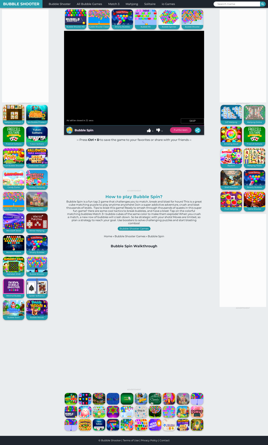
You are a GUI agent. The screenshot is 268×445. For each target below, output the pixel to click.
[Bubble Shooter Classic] (13, 206)
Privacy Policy (149, 440)
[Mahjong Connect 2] (13, 120)
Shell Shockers (231, 187)
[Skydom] (231, 163)
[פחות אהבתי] (158, 130)
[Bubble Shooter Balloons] (37, 271)
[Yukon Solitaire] (37, 141)
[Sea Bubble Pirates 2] (37, 120)
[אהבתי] (149, 130)
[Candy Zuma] (13, 185)
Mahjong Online (254, 122)
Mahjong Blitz (37, 209)
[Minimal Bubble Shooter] (13, 293)
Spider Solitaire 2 (37, 296)
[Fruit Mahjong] (231, 206)
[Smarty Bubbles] (37, 250)
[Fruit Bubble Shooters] (13, 163)
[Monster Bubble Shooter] (13, 250)
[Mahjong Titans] (254, 163)
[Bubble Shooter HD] (76, 24)
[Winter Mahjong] (37, 228)
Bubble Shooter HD (76, 27)
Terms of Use (131, 440)
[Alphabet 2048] (13, 271)
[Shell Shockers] (231, 185)
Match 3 (113, 4)
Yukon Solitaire (37, 144)
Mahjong (132, 4)
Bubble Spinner (169, 27)
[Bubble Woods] (37, 315)
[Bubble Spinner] (169, 24)
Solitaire (150, 4)
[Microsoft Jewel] (13, 228)
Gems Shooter (254, 209)
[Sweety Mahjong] (37, 185)
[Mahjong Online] (254, 120)
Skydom (231, 165)
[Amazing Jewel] (231, 141)
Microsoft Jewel (13, 230)
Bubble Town (13, 317)
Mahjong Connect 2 (13, 122)
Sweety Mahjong (37, 187)
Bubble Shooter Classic (13, 209)
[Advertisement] (25, 55)
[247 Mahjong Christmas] (231, 120)
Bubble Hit (146, 27)
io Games (168, 4)
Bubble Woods (37, 317)
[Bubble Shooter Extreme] (192, 24)
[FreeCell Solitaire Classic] (13, 141)
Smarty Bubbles (36, 252)
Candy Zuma (14, 187)
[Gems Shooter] (254, 206)
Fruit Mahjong (231, 209)
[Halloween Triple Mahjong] (37, 163)
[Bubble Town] (13, 315)
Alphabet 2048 (13, 274)
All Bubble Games (89, 4)
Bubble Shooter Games (134, 228)
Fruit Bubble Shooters (13, 165)
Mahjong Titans (254, 165)
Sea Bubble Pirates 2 (36, 122)
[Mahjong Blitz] (37, 206)
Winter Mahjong (36, 230)
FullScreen (181, 129)
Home (108, 236)
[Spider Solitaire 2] (37, 293)
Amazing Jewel (231, 144)
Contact (165, 440)
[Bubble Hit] (145, 24)
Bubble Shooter (21, 4)
